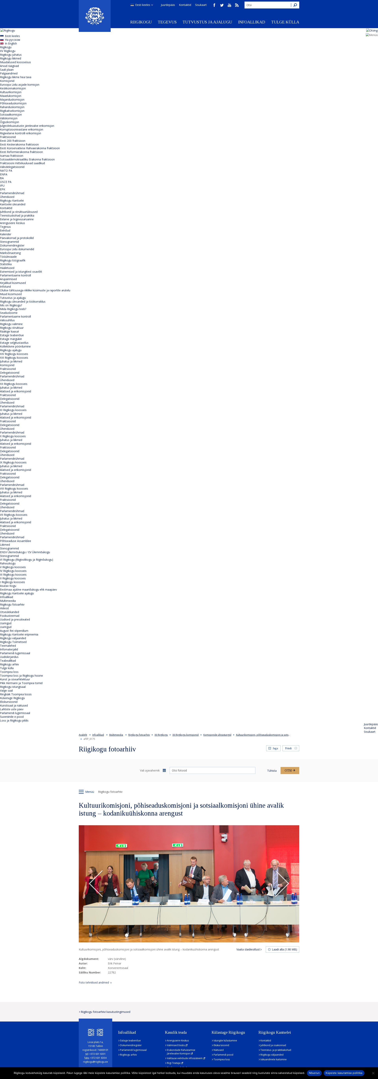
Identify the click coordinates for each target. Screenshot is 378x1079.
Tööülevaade (8, 256)
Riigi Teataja (173, 1063)
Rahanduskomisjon (12, 107)
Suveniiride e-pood (12, 717)
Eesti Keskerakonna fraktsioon (19, 144)
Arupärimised (8, 279)
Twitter (222, 5)
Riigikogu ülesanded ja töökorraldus (22, 301)
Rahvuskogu (8, 563)
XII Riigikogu (161, 734)
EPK (2, 189)
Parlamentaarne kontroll (15, 275)
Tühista (272, 770)
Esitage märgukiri (11, 339)
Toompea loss (9, 672)
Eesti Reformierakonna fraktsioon (21, 152)
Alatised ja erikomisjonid (15, 391)
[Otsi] (295, 5)
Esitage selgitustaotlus (14, 343)
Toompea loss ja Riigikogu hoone (21, 675)
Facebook (214, 5)
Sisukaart (201, 5)
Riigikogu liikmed (10, 58)
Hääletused (7, 268)
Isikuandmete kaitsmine (273, 1059)
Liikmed (5, 544)
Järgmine (282, 883)
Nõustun (314, 1072)
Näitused (219, 1050)
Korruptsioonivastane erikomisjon (21, 129)
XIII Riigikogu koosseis (14, 357)
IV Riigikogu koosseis (13, 571)
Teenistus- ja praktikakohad (275, 1050)
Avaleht (83, 734)
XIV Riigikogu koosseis (14, 354)
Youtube (229, 5)
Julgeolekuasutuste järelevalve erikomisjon (27, 126)
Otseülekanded (9, 612)
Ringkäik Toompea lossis (16, 694)
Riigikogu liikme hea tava (15, 77)
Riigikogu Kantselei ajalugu (17, 593)
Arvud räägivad (9, 66)
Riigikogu (141, 22)
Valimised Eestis (176, 1045)
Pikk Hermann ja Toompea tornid (21, 683)
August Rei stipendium (14, 631)
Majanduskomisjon (12, 99)
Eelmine (96, 883)
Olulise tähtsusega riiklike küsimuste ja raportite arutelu (35, 290)
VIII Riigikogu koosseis (14, 488)
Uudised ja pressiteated (15, 619)
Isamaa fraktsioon (11, 155)
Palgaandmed (9, 73)
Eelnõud (5, 230)
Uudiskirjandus (9, 657)
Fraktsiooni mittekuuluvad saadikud (22, 163)
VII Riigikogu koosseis (13, 515)
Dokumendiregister (12, 245)
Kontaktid (185, 5)
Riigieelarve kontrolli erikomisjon (20, 133)
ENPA (3, 174)
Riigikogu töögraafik (12, 260)
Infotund (5, 286)
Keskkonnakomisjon (13, 88)
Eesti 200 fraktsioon (12, 141)
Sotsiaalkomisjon (11, 114)
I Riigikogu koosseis (12, 582)
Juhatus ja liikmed (11, 361)
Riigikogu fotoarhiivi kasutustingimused (105, 1012)
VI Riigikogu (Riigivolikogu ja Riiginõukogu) (26, 559)
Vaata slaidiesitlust (248, 949)
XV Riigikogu (7, 51)
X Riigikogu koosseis (13, 436)
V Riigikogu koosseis (13, 567)
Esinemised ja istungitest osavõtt (21, 271)
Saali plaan (7, 69)
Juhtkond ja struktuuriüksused (19, 212)
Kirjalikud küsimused (13, 283)
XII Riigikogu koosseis (13, 384)
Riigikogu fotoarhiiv (12, 604)
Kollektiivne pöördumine (15, 346)
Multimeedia (8, 601)
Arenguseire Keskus (12, 223)
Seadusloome (9, 313)
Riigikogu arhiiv (9, 664)
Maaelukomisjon (10, 96)
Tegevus (167, 22)
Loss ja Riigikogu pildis (14, 720)
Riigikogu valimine (11, 324)
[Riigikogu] (95, 16)
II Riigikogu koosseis (13, 578)
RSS (237, 5)
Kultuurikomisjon (10, 92)
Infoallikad (251, 22)
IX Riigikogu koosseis (13, 462)
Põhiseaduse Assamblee (15, 541)
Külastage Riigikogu (12, 698)
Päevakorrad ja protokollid (17, 238)
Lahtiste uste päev (11, 709)
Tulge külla (285, 22)
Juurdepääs (168, 5)
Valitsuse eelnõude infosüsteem (184, 1058)
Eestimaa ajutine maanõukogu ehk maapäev (28, 589)
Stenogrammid (9, 242)
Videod (4, 608)
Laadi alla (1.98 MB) (284, 949)
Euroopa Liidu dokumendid (17, 249)
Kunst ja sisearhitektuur (15, 679)
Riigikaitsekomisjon (12, 111)
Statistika (6, 264)
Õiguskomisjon (9, 122)
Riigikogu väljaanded (13, 638)
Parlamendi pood (223, 1054)
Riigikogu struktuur (12, 328)
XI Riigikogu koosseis (13, 410)
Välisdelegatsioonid (12, 167)
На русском (12, 40)
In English (11, 43)
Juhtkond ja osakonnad (273, 1045)
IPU (2, 185)
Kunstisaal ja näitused (14, 705)
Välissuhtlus (7, 320)
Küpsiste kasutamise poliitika (344, 1072)
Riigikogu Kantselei (12, 200)
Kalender (5, 234)
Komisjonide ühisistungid (217, 734)
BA (2, 178)
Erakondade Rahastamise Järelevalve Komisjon (181, 1051)
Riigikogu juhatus (11, 54)
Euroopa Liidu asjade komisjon (19, 84)
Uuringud (5, 623)
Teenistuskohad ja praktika (17, 215)
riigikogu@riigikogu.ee (95, 1061)
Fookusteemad (9, 616)
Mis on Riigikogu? (11, 305)
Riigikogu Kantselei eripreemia (19, 634)
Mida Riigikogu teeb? (13, 309)
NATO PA (6, 170)
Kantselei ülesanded (12, 204)
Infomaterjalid (9, 649)
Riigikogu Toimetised (13, 642)
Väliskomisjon (9, 118)
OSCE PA (5, 182)
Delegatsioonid (9, 372)
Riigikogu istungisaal (13, 687)
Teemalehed (8, 645)
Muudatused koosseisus (15, 62)
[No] (373, 1073)
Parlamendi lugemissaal (15, 653)
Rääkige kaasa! (9, 331)
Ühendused (7, 197)
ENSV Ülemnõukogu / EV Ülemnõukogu (25, 552)
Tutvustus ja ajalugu (207, 22)
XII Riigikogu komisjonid (185, 734)
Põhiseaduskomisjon (13, 103)
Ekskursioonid (9, 702)
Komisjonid (7, 81)
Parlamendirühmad (12, 193)
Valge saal (6, 690)
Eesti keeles (142, 5)
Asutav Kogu (8, 586)
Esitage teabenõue (12, 335)
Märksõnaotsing (10, 253)
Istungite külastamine (225, 1040)
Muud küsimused (11, 294)
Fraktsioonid (8, 137)
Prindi (288, 748)
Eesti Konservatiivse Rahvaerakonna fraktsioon (30, 148)
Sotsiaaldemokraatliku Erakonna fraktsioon (27, 159)
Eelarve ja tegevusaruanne (17, 219)
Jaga (275, 748)
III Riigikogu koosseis (13, 574)
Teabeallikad (8, 660)
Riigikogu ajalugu (10, 350)
